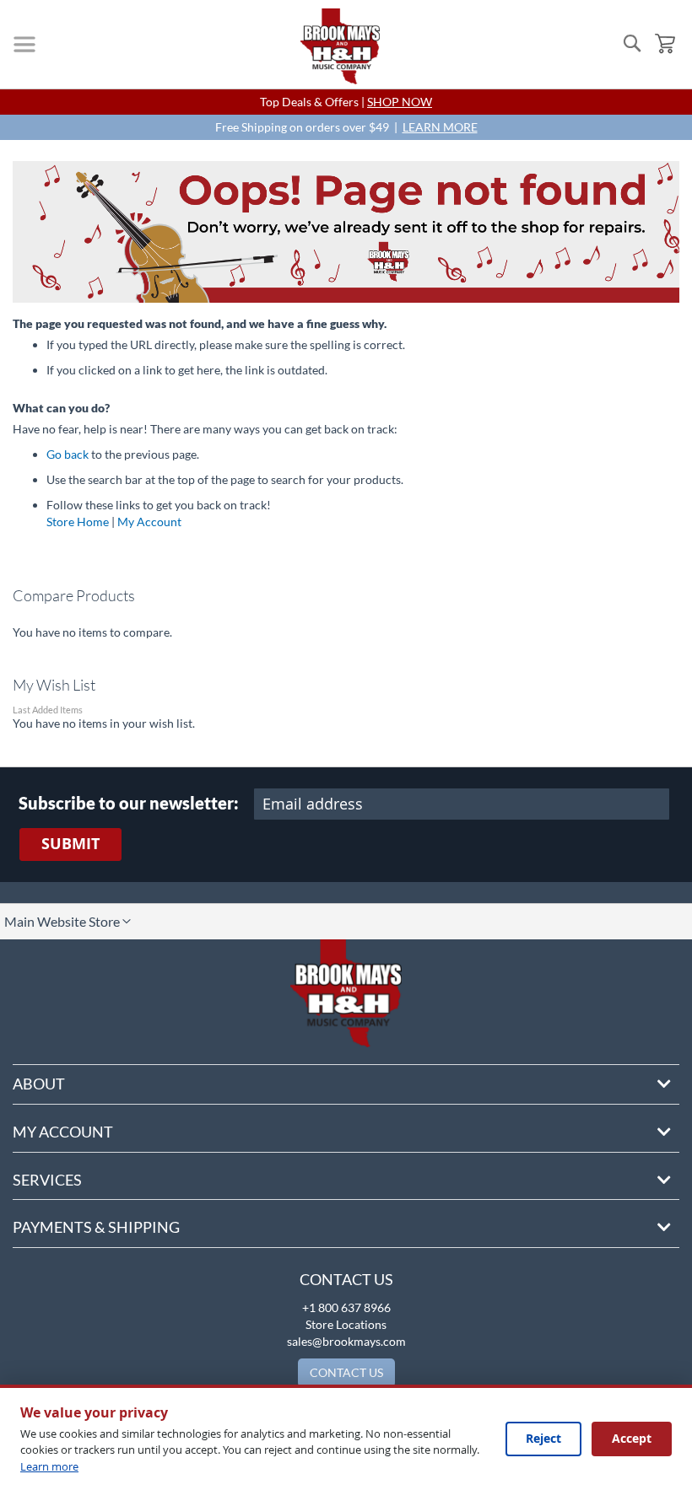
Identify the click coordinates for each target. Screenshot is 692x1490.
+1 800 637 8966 (346, 1307)
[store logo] (340, 46)
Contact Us (346, 1279)
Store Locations (346, 1324)
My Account (149, 521)
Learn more (49, 1466)
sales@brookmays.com (346, 1341)
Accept (631, 1438)
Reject (543, 1438)
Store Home (77, 521)
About (39, 1083)
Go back (67, 454)
